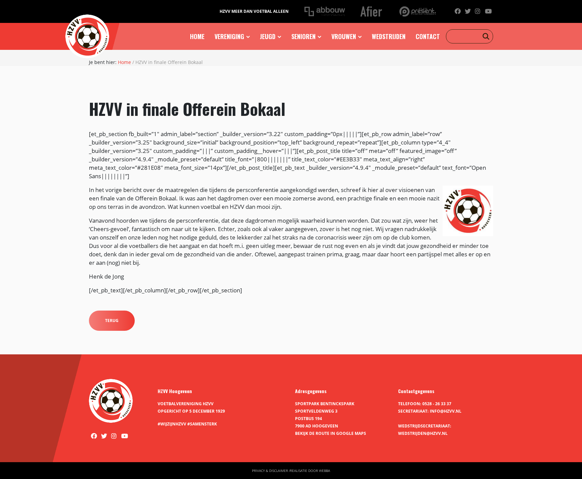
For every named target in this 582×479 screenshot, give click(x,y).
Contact (428, 36)
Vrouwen (343, 36)
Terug (112, 320)
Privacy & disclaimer (270, 470)
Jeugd (268, 36)
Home (197, 36)
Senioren (303, 36)
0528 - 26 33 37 (436, 404)
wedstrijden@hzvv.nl (423, 433)
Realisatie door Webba (310, 470)
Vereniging (229, 36)
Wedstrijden (389, 36)
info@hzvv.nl (445, 411)
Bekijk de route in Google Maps (330, 433)
